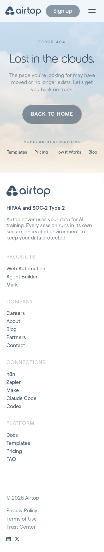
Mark (12, 285)
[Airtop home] (23, 11)
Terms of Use (21, 519)
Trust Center (21, 527)
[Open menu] (92, 11)
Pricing (41, 152)
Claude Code (21, 398)
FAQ (11, 459)
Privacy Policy (21, 510)
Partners (16, 337)
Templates (17, 152)
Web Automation (25, 268)
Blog (93, 152)
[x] (17, 539)
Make (12, 390)
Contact (15, 345)
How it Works (68, 152)
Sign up (62, 11)
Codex (13, 406)
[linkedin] (8, 539)
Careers (15, 313)
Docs (12, 435)
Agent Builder (22, 276)
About (13, 321)
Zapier (13, 382)
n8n (10, 374)
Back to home (52, 114)
